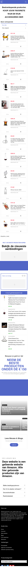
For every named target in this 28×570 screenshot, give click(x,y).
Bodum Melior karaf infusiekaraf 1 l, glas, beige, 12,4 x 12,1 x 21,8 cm (18, 223)
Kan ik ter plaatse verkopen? (12, 489)
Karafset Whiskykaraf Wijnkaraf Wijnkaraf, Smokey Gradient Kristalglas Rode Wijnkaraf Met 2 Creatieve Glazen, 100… (17, 55)
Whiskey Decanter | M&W (16, 189)
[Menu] (1, 2)
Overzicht (3, 531)
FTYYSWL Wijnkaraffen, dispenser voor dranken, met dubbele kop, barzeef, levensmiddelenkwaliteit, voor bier (18, 140)
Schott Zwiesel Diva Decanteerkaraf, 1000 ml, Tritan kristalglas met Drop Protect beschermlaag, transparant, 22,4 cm (16, 342)
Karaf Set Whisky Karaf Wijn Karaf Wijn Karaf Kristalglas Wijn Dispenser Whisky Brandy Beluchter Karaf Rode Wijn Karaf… (18, 157)
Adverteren (3, 539)
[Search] (25, 2)
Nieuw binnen (11, 336)
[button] (14, 485)
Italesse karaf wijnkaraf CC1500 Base (17, 71)
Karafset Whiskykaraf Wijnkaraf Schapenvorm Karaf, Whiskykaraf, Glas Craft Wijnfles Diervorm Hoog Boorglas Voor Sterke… (18, 37)
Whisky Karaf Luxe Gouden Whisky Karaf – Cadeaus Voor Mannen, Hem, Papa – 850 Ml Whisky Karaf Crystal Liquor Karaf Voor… (18, 207)
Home (2, 529)
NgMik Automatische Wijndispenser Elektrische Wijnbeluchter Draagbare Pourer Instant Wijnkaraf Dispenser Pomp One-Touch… (18, 88)
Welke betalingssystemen (11, 485)
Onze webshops (4, 537)
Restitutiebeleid (8, 496)
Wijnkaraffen (11, 295)
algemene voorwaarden (6, 547)
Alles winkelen (4, 533)
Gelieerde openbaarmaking (7, 549)
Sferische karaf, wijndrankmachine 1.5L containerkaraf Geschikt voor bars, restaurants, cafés (18, 175)
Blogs (2, 535)
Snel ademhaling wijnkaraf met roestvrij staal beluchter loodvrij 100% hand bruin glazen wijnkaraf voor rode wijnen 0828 (18, 105)
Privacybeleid (4, 545)
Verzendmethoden (9, 492)
